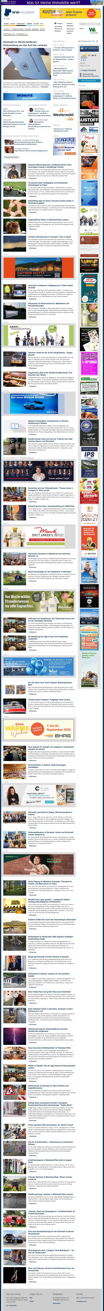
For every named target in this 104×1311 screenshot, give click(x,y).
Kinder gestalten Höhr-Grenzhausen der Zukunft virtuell (50, 1125)
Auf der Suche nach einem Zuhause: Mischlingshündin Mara (50, 683)
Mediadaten (70, 26)
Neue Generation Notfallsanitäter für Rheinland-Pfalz (49, 1048)
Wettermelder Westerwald (91, 76)
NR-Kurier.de (58, 29)
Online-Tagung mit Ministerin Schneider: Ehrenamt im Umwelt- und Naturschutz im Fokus (50, 882)
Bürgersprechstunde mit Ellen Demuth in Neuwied (48, 956)
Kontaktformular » (82, 1301)
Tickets (82, 28)
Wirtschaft (21, 24)
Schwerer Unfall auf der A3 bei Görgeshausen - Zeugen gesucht (63, 59)
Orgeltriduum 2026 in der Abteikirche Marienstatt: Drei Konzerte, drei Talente (50, 373)
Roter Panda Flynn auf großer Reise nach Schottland (49, 992)
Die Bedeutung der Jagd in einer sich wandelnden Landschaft (48, 637)
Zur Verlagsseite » (12, 1305)
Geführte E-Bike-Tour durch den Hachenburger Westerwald (52, 919)
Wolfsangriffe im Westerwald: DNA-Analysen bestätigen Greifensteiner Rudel (50, 937)
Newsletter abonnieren (61, 131)
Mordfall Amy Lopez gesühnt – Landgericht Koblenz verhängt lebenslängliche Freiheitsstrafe (49, 900)
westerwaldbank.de (88, 80)
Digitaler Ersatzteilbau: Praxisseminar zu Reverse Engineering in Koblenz (48, 422)
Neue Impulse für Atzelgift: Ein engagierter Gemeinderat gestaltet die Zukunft (51, 748)
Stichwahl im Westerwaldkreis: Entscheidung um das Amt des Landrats (25, 43)
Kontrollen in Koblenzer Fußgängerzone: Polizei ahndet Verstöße (50, 286)
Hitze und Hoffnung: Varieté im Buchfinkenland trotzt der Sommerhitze (51, 1269)
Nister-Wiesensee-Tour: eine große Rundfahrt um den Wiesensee (13, 113)
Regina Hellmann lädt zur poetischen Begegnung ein (31, 151)
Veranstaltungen (18, 29)
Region (6, 24)
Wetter (42, 29)
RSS (31, 1298)
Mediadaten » (57, 1303)
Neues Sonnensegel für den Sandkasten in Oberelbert (49, 571)
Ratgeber (28, 29)
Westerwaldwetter (88, 74)
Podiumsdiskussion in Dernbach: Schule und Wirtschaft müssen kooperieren (50, 833)
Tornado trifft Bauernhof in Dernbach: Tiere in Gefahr (49, 237)
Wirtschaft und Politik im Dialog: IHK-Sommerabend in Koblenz (50, 813)
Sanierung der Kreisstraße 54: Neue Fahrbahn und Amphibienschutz (48, 1086)
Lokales (7, 29)
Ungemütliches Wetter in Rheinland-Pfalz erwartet (48, 219)
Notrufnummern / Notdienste (63, 129)
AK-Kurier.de (58, 26)
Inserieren (70, 23)
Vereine (29, 24)
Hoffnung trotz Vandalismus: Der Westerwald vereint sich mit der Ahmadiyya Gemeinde (51, 619)
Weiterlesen (44, 87)
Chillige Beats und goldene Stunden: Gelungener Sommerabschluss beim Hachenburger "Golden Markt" (50, 1104)
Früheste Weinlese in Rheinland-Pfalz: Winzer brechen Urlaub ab (50, 1178)
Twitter (32, 1301)
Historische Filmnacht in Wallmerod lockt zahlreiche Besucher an (49, 554)
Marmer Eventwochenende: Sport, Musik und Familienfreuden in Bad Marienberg (28, 143)
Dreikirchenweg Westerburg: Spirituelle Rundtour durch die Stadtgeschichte (14, 124)
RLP (41, 24)
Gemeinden (35, 29)
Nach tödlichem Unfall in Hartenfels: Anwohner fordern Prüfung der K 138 (64, 84)
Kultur (36, 24)
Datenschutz (70, 29)
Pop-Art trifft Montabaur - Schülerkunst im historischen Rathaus (50, 1143)
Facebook (60, 23)
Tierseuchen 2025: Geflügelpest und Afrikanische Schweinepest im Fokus (48, 184)
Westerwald (9, 34)
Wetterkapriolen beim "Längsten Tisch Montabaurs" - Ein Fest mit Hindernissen (51, 1251)
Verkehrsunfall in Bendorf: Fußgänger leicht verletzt (49, 699)
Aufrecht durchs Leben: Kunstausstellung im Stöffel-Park (51, 506)
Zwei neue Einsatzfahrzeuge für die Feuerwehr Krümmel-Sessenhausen (51, 1232)
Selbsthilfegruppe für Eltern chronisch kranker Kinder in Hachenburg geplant (51, 202)
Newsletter (58, 31)
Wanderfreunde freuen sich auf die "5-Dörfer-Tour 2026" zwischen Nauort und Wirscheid (50, 440)
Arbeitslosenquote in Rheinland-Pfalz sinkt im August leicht (50, 1161)
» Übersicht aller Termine (11, 157)
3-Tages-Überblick (88, 70)
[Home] (4, 18)
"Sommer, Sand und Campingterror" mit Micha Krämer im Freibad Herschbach (64, 96)
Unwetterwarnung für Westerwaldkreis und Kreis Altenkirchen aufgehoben (48, 1030)
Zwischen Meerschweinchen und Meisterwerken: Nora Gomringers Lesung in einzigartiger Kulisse (50, 166)
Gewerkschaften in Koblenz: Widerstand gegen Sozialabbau (47, 766)
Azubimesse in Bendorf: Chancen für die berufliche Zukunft (48, 974)
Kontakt (69, 33)
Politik (12, 24)
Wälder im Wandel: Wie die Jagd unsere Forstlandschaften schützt (51, 1066)
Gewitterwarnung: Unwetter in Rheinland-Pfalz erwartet (50, 1194)
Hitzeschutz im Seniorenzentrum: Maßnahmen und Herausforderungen (48, 304)
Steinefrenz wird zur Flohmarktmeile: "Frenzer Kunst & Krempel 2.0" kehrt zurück (50, 489)
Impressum (70, 31)
